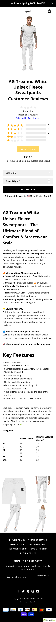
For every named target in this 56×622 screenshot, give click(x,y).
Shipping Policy (38, 544)
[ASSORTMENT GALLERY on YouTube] (37, 591)
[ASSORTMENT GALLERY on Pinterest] (28, 591)
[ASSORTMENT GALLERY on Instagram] (32, 591)
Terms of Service (37, 540)
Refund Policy (17, 540)
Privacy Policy (18, 544)
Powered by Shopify (28, 602)
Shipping (23, 160)
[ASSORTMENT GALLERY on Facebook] (18, 591)
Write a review (28, 149)
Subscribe (41, 576)
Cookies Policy (39, 549)
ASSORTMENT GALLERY (35, 598)
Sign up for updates (28, 561)
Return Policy (28, 553)
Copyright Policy (18, 549)
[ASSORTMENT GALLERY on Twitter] (23, 591)
